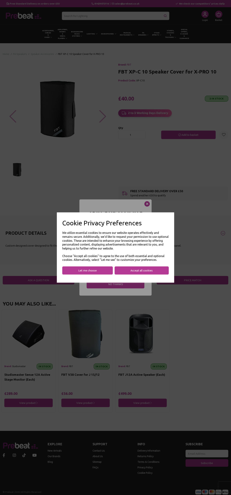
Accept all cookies (141, 270)
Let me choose (87, 270)
